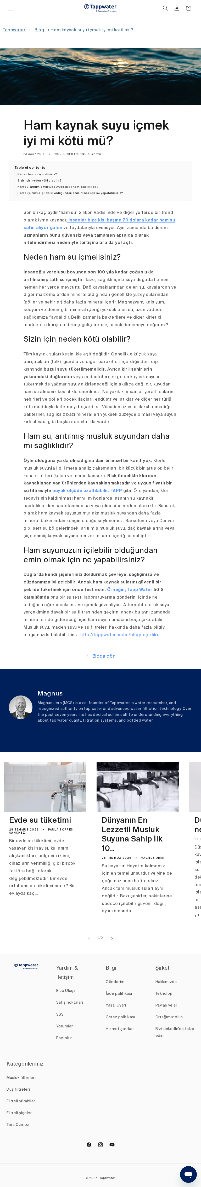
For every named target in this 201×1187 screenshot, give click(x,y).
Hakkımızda (166, 982)
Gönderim (115, 982)
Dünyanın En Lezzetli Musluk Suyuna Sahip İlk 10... (132, 835)
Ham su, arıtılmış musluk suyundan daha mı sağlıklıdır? (58, 187)
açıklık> (150, 635)
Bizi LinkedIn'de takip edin (174, 1032)
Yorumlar (64, 1026)
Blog (39, 30)
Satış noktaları (69, 1002)
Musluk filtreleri (21, 1078)
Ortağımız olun (169, 1017)
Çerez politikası (120, 1017)
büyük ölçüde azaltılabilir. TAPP (87, 491)
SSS (60, 1014)
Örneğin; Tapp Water (130, 590)
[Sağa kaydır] (112, 938)
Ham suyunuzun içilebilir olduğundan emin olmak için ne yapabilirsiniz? (70, 193)
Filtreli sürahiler (21, 1101)
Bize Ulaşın (66, 991)
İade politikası (119, 994)
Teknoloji (163, 994)
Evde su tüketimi (40, 821)
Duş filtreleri (18, 1089)
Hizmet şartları (120, 1029)
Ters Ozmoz (18, 1125)
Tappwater (14, 30)
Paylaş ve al (166, 1005)
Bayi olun (64, 1038)
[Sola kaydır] (89, 938)
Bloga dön (103, 656)
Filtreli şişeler (19, 1113)
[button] (10, 8)
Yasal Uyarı (116, 1005)
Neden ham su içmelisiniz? (37, 174)
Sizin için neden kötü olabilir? (40, 180)
